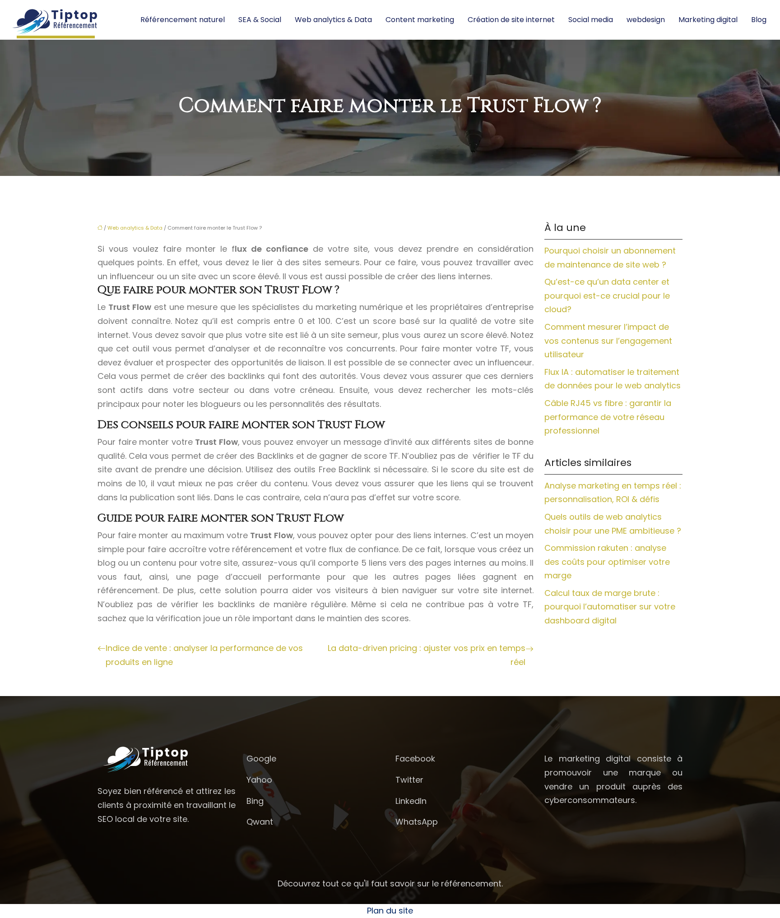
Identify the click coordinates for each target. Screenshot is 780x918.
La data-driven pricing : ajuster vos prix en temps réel (426, 655)
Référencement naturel (182, 19)
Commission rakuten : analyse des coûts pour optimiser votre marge (607, 561)
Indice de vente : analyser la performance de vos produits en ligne (204, 655)
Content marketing (419, 19)
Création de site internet (511, 19)
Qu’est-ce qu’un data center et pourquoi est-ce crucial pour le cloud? (607, 295)
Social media (590, 19)
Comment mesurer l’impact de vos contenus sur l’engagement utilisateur (608, 340)
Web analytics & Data (333, 19)
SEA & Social (259, 19)
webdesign (646, 19)
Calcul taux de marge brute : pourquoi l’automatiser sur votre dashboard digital (609, 606)
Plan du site (390, 910)
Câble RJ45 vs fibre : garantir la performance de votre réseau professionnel (607, 416)
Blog (758, 19)
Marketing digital (708, 19)
